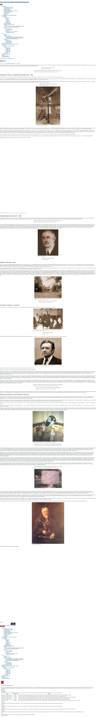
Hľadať (1, 622)
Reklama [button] (2, 709)
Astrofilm (5, 17)
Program (7, 21)
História (5, 35)
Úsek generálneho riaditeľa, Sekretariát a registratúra (14, 36)
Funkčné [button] (2, 701)
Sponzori (7, 19)
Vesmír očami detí (9, 28)
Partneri (7, 18)
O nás (3, 33)
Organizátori (8, 639)
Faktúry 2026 (8, 47)
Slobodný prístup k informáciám (9, 667)
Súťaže (5, 27)
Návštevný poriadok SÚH (8, 11)
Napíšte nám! (6, 13)
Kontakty (5, 14)
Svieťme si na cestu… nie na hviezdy (12, 31)
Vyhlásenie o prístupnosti (6, 56)
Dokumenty (4, 666)
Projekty (3, 676)
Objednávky (6, 53)
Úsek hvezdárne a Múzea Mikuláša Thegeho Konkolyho (15, 37)
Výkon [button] (2, 704)
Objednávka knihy (9, 42)
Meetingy (5, 25)
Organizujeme (4, 16)
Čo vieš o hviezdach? (9, 29)
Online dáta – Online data (6, 675)
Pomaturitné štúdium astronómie (9, 24)
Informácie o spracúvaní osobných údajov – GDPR (10, 44)
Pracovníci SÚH (6, 34)
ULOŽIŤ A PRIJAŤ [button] (4, 715)
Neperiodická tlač (9, 41)
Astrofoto (7, 30)
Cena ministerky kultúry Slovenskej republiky (9, 15)
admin (19, 63)
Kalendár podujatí (7, 630)
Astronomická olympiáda (10, 32)
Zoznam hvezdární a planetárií (7, 43)
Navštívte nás (4, 6)
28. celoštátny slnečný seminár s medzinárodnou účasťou (15, 26)
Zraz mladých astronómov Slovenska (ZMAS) (11, 648)
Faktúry (5, 46)
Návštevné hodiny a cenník (8, 7)
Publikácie (5, 39)
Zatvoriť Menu (2, 626)
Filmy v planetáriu (7, 12)
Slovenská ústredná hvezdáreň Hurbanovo (14, 2)
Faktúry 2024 (8, 49)
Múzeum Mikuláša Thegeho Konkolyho (12, 38)
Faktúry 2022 (8, 51)
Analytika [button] (2, 707)
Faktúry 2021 (8, 52)
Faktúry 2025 (8, 48)
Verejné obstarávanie (5, 55)
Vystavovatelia (8, 20)
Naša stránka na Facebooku (8, 8)
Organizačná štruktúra (7, 657)
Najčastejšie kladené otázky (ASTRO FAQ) (11, 10)
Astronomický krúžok (7, 23)
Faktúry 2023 (8, 50)
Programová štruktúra (7, 9)
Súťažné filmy (8, 22)
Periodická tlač (8, 40)
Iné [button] (1, 712)
